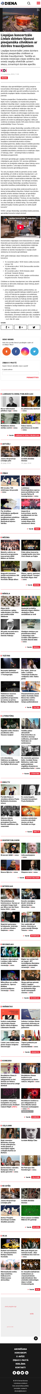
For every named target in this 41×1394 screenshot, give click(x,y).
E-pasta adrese (7, 369)
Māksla (6, 593)
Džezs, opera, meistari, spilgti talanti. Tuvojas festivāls (30, 576)
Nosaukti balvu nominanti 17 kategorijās (9, 672)
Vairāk (11, 435)
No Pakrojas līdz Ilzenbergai (28, 1169)
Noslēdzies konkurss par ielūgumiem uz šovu (30, 1105)
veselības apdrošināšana (17, 1319)
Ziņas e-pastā (20, 1360)
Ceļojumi (7, 1125)
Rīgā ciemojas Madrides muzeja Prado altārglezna (8, 1146)
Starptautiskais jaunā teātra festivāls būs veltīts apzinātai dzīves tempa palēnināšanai (30, 698)
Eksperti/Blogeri (10, 840)
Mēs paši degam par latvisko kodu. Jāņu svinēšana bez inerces (30, 1253)
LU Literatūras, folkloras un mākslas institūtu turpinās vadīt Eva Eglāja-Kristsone (10, 761)
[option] (20, 20)
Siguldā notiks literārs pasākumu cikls (10, 733)
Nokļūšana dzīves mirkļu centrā (9, 427)
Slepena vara (29, 872)
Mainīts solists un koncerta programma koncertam (9, 555)
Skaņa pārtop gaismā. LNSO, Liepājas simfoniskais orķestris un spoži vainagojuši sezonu (30, 987)
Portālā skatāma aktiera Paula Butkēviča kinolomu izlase (10, 800)
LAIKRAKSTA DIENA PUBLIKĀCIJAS (17, 394)
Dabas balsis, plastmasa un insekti (29, 428)
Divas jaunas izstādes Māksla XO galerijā (30, 1219)
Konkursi (7, 1061)
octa (31, 1314)
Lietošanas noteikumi (20, 1383)
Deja (4, 1236)
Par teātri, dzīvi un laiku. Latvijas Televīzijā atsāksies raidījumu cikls (30, 674)
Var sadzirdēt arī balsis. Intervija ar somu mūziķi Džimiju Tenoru (29, 927)
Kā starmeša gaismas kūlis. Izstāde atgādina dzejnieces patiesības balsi (30, 763)
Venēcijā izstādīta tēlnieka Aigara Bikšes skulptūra (30, 611)
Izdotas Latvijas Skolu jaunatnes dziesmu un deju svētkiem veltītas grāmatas (30, 1024)
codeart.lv (24, 1388)
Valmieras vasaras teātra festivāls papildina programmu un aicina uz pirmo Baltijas (10, 698)
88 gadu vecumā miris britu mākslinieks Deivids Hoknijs (10, 633)
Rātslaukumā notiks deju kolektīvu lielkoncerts (9, 1276)
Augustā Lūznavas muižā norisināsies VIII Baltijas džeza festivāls (10, 576)
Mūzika (4, 78)
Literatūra (8, 716)
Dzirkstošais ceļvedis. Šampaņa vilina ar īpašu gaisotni (10, 1170)
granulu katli (10, 1326)
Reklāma (20, 1364)
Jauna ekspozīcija (8, 460)
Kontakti (20, 1367)
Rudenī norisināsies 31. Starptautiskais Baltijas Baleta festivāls (9, 1254)
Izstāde (29, 1140)
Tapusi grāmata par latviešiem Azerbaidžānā (29, 1044)
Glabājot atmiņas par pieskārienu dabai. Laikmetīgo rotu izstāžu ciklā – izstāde (30, 636)
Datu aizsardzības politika (20, 1386)
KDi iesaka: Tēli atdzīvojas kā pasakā (9, 490)
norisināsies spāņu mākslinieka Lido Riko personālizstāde (10, 612)
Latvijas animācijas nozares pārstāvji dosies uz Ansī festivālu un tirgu (29, 821)
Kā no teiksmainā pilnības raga (9, 410)
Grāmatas (7, 1006)
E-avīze (20, 1356)
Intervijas (7, 886)
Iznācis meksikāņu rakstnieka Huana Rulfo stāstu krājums (9, 1024)
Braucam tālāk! (10, 855)
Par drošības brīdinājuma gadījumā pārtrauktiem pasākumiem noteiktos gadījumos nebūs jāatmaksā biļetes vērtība (10, 517)
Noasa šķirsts (9, 872)
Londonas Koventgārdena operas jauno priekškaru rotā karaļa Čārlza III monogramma (30, 492)
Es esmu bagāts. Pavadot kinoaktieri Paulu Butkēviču (29, 799)
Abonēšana (20, 1349)
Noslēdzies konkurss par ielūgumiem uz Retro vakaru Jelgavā (30, 1078)
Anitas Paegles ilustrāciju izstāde (8, 1220)
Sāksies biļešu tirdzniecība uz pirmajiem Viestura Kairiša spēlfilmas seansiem (9, 822)
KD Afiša (6, 1186)
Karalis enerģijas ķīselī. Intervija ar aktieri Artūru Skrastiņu (28, 904)
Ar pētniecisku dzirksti (30, 410)
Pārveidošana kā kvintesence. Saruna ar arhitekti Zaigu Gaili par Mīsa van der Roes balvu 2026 (10, 905)
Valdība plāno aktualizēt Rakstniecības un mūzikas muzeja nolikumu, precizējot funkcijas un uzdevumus (29, 737)
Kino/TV (6, 782)
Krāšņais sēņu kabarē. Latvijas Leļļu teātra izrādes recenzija (10, 962)
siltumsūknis (28, 1329)
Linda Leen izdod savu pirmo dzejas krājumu (10, 1044)
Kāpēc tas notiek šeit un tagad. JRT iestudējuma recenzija (30, 963)
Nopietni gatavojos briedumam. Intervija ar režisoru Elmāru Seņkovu (9, 927)
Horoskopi (20, 1353)
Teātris (6, 656)
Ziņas (5, 473)
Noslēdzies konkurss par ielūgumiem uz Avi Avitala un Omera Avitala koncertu (10, 1080)
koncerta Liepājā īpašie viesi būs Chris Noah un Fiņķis (30, 554)
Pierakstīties (33, 377)
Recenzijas (8, 944)
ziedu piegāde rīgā (10, 1306)
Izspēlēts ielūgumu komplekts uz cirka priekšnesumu (10, 1104)
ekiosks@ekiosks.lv (20, 1391)
